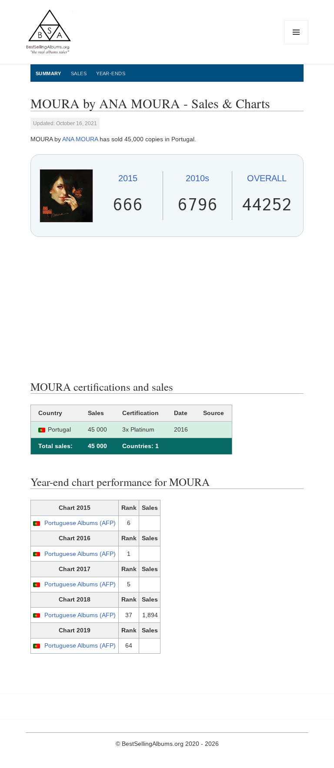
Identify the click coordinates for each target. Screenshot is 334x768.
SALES (79, 73)
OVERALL (267, 178)
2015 (127, 178)
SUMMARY (48, 73)
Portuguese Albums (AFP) (80, 522)
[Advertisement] (167, 308)
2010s (197, 178)
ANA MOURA (80, 139)
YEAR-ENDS (110, 73)
